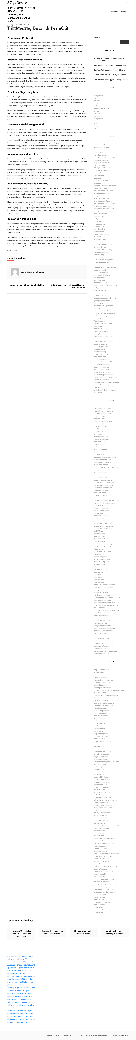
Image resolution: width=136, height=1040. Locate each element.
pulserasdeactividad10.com (105, 362)
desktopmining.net (101, 367)
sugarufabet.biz (100, 874)
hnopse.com (99, 636)
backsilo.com (99, 579)
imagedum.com (100, 851)
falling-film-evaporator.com (105, 590)
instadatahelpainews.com (104, 892)
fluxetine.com (99, 321)
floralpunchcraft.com (102, 546)
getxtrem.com (100, 534)
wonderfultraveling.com (103, 260)
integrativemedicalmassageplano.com (109, 567)
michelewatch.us (100, 165)
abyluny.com (99, 907)
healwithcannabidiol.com (104, 843)
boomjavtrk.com (100, 910)
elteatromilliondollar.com (104, 482)
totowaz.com (99, 608)
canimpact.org (100, 352)
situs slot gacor (24, 973)
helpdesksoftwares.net (103, 670)
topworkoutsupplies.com (104, 703)
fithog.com (98, 295)
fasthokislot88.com (101, 790)
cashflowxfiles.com (101, 528)
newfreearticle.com (102, 511)
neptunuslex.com (101, 160)
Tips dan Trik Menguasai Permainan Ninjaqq (111, 65)
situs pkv (31, 999)
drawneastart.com (101, 787)
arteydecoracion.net (102, 293)
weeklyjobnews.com (102, 615)
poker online (99, 116)
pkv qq (96, 98)
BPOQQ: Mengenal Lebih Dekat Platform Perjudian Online (68, 286)
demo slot (19, 982)
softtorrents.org (100, 815)
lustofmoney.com (101, 641)
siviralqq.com (99, 582)
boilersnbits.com (100, 505)
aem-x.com (98, 731)
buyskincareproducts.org (104, 375)
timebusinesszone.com (103, 643)
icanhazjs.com (99, 349)
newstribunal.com (101, 677)
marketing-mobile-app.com (105, 544)
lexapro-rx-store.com (102, 372)
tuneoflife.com (100, 648)
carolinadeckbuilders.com (104, 209)
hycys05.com (99, 518)
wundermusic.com (101, 746)
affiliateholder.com (101, 654)
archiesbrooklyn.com (102, 275)
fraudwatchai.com (101, 728)
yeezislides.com (100, 685)
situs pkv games (100, 129)
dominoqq (98, 103)
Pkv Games (25, 251)
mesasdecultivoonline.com (104, 503)
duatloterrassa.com (102, 820)
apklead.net (98, 912)
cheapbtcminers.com (102, 759)
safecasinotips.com (102, 792)
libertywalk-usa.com (102, 147)
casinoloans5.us (100, 329)
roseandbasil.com (101, 303)
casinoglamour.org (101, 385)
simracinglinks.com (101, 193)
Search (97, 37)
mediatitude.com (101, 188)
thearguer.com (100, 541)
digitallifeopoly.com (102, 710)
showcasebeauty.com (103, 201)
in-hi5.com (98, 434)
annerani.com (99, 221)
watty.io (97, 447)
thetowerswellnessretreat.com (106, 853)
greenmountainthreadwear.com (107, 597)
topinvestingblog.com (102, 211)
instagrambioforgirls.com (104, 526)
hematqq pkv (23, 1016)
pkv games (98, 95)
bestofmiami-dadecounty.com (106, 695)
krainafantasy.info (101, 436)
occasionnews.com (101, 638)
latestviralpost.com (102, 508)
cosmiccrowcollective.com (104, 462)
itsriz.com (98, 452)
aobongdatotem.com (103, 687)
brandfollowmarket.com (103, 613)
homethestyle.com (101, 739)
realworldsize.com (101, 490)
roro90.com (98, 429)
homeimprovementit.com (104, 675)
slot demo (98, 106)
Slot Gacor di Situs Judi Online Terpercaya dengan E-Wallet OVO (21, 14)
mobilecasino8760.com (103, 323)
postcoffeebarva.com (103, 480)
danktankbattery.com (102, 551)
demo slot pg (12, 1008)
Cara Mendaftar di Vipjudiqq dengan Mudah (111, 79)
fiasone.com (99, 549)
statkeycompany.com (103, 206)
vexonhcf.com (99, 183)
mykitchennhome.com (103, 336)
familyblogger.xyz (101, 802)
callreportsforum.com (102, 902)
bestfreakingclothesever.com (106, 587)
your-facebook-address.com (105, 884)
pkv (95, 124)
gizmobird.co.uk (100, 152)
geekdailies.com (100, 894)
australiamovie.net (101, 150)
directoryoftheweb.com (103, 421)
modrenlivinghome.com (103, 889)
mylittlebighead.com (102, 767)
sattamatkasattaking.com (104, 861)
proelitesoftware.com (102, 797)
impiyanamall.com (101, 718)
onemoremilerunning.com (104, 521)
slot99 (26, 1022)
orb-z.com (98, 498)
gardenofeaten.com (102, 516)
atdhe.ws (97, 308)
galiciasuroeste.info (102, 242)
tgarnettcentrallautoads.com (106, 173)
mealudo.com (99, 554)
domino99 (23, 959)
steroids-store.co (101, 290)
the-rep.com (99, 216)
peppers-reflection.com (103, 646)
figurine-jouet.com (101, 882)
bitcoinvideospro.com (102, 459)
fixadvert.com (99, 175)
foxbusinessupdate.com (103, 562)
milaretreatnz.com (101, 234)
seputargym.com (101, 716)
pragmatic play (13, 976)
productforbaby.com (102, 495)
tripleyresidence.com (102, 813)
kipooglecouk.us (100, 334)
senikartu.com (99, 442)
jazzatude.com (100, 224)
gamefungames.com (102, 749)
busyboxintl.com (100, 475)
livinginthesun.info (101, 449)
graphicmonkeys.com (102, 782)
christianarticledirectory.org (105, 390)
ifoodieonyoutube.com (103, 698)
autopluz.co (98, 178)
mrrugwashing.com (101, 569)
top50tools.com (100, 214)
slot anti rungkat (27, 976)
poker (15, 959)
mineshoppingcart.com (103, 700)
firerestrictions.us (101, 272)
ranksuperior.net (100, 623)
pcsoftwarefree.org (118, 11)
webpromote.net (101, 288)
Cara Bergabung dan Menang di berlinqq (110, 75)
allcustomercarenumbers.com (106, 800)
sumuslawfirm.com (101, 592)
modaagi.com (99, 237)
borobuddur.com (100, 744)
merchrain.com (100, 897)
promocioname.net (101, 262)
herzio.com (98, 431)
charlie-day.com (100, 556)
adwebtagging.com (102, 620)
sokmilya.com (99, 905)
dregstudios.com (101, 247)
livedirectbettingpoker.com (105, 559)
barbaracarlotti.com (102, 364)
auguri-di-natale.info (102, 163)
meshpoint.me (100, 470)
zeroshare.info (99, 229)
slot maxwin (18, 1022)
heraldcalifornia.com (102, 779)
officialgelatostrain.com (103, 856)
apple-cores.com (101, 359)
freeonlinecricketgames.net (105, 267)
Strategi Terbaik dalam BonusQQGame (109, 70)
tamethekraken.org (101, 828)
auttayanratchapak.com (104, 477)
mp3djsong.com (100, 155)
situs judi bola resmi (27, 1008)
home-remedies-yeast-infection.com (109, 690)
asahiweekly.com (101, 772)
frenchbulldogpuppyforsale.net (106, 377)
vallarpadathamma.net (103, 488)
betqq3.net (98, 326)
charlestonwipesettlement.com (106, 610)
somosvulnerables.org (102, 818)
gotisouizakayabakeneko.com (106, 467)
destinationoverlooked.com (105, 628)
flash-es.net (99, 574)
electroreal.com (100, 693)
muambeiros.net (100, 277)
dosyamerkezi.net (101, 196)
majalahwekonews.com (103, 411)
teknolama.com (100, 493)
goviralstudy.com (101, 354)
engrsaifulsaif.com (101, 756)
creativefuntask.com (102, 754)
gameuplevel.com (101, 736)
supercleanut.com (101, 774)
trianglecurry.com (101, 848)
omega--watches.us (102, 168)
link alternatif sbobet (25, 1013)
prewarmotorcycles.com (103, 191)
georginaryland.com (102, 300)
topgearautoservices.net (104, 879)
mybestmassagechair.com (104, 316)
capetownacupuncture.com (105, 457)
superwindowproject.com (104, 344)
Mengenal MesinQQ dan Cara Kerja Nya (27, 285)
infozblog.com (99, 280)
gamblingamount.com (103, 631)
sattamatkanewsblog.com (104, 602)
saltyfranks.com (100, 219)
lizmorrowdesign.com (102, 841)
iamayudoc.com (100, 764)
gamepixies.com (100, 785)
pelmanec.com (100, 416)
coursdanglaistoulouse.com (105, 157)
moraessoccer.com (102, 252)
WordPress (124, 1035)
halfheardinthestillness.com (105, 313)
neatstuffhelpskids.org (103, 249)
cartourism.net (100, 357)
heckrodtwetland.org (102, 311)
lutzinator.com (100, 831)
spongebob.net (100, 472)
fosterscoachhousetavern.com (106, 500)
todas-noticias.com (102, 439)
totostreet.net (100, 723)
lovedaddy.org (99, 564)
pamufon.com (99, 823)
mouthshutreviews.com (103, 705)
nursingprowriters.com (103, 595)
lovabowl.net (99, 672)
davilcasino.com (100, 726)
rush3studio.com (100, 426)
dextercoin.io (99, 387)
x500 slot (24, 979)
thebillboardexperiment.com (105, 866)
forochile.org (99, 254)
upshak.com (99, 577)
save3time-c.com (101, 180)
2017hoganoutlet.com (102, 413)
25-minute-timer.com (102, 751)
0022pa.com (99, 226)
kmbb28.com (99, 899)
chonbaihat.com (100, 283)
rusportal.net (99, 444)
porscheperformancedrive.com (106, 825)
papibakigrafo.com (101, 346)
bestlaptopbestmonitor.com (105, 298)
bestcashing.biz (100, 270)
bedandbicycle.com (102, 777)
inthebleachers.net (101, 369)
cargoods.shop (100, 454)
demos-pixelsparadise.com (105, 186)
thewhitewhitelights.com (104, 306)
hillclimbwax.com (100, 633)
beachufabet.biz (100, 869)
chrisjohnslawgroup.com (103, 805)
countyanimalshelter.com (104, 618)
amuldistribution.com (102, 741)
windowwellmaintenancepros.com (107, 651)
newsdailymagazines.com (104, 680)
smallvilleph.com (100, 239)
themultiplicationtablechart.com (107, 382)
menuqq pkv (12, 956)
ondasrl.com (99, 833)
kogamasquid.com (101, 380)
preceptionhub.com (102, 682)
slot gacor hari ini (22, 967)
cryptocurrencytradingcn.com (106, 605)
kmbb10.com (99, 531)
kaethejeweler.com (101, 859)
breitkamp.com (100, 810)
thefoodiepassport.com (103, 341)
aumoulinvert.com (101, 339)
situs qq (97, 101)
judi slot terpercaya (101, 108)
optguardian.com (101, 721)
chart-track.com (100, 257)
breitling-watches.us (102, 170)
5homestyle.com (101, 392)
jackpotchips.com (101, 795)
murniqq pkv (12, 1016)
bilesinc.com (99, 231)
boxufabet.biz (99, 876)
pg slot (19, 965)
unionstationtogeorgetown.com (107, 762)
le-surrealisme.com (101, 198)
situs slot (24, 970)
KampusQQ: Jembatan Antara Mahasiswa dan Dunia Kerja (110, 59)
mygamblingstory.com (103, 408)
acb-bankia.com (100, 572)
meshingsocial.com (101, 539)
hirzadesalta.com (101, 708)
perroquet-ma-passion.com (105, 887)
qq (95, 121)
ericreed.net (99, 318)
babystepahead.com (102, 625)
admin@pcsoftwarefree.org (32, 272)
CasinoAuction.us (101, 331)
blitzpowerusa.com (101, 513)
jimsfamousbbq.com (102, 145)
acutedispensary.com (102, 600)
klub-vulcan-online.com (103, 808)
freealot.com (99, 769)
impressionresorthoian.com (105, 585)
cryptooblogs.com (101, 733)
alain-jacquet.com (101, 465)
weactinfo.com (100, 536)
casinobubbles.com (102, 713)
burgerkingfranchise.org (103, 485)
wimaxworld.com (100, 265)
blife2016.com (99, 836)
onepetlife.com (100, 864)
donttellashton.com (102, 424)
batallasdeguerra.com (103, 244)
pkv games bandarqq (15, 985)
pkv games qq (29, 965)
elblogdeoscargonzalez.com (105, 285)
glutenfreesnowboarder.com (105, 838)
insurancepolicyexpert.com (104, 203)
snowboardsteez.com (102, 523)
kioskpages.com (100, 846)
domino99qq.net (100, 419)
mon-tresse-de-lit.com (103, 871)
